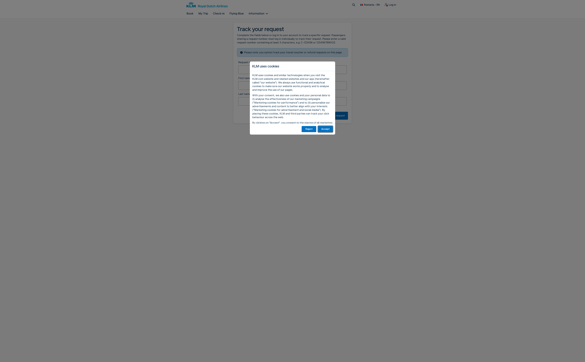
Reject (309, 129)
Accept (325, 129)
